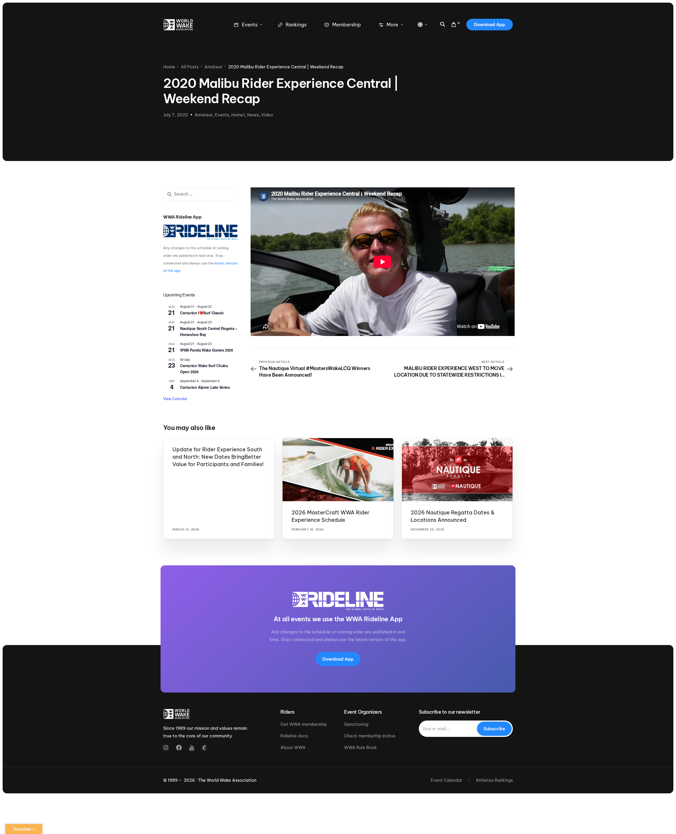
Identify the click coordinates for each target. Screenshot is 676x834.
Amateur (204, 114)
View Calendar (175, 398)
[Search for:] (200, 194)
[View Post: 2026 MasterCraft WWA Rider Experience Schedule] (338, 469)
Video (267, 114)
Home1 (238, 114)
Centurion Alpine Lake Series (205, 387)
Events (222, 114)
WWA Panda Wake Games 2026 (206, 350)
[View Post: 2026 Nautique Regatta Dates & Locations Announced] (457, 469)
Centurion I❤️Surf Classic (202, 312)
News (253, 114)
